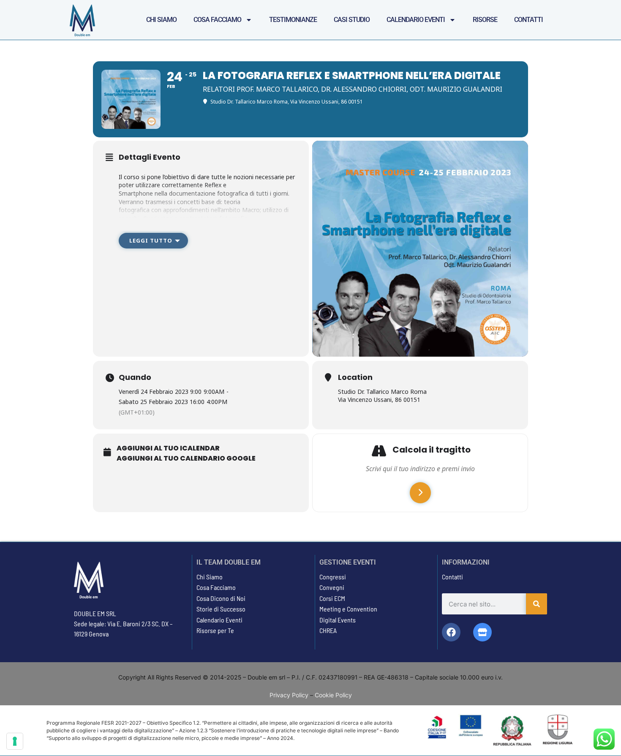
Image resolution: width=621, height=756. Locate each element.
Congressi (332, 577)
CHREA (328, 630)
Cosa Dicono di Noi (220, 598)
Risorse (485, 20)
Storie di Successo (220, 609)
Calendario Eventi (416, 20)
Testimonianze (293, 20)
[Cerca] (536, 603)
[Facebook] (451, 632)
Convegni (331, 587)
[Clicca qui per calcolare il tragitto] (420, 492)
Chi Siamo (161, 20)
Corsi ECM (332, 598)
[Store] (482, 632)
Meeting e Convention (348, 609)
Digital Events (337, 620)
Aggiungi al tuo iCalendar (168, 448)
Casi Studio (352, 20)
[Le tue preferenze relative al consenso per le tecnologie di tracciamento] (15, 741)
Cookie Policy (333, 695)
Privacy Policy (289, 695)
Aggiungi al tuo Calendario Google (186, 458)
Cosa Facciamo (217, 20)
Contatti (528, 20)
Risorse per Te (215, 630)
